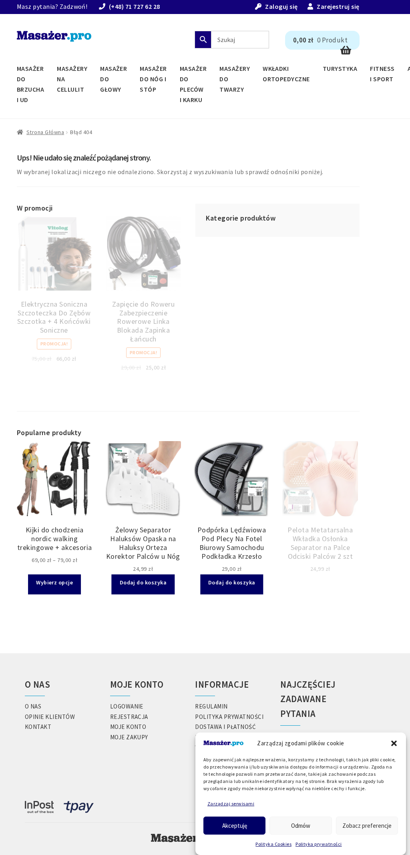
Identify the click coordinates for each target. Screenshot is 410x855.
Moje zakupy (129, 737)
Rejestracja (129, 717)
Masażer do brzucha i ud (30, 84)
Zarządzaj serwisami (230, 804)
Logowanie (126, 706)
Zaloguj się (281, 6)
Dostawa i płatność (225, 727)
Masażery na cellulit (72, 78)
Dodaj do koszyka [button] (143, 582)
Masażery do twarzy (234, 78)
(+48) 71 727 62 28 (134, 6)
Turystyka (340, 68)
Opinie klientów (50, 717)
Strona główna (45, 132)
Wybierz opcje (54, 582)
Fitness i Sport (382, 73)
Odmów (300, 825)
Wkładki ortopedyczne (286, 73)
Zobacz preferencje (367, 825)
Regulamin (211, 706)
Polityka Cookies (273, 844)
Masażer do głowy (113, 78)
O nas (33, 706)
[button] (394, 743)
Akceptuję (234, 825)
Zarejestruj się (338, 6)
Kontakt (38, 727)
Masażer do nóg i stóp (153, 78)
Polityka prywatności (318, 844)
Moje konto (128, 727)
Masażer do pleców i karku (193, 84)
